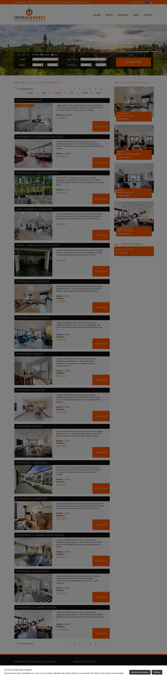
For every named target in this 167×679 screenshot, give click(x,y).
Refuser (157, 672)
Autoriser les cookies (139, 672)
